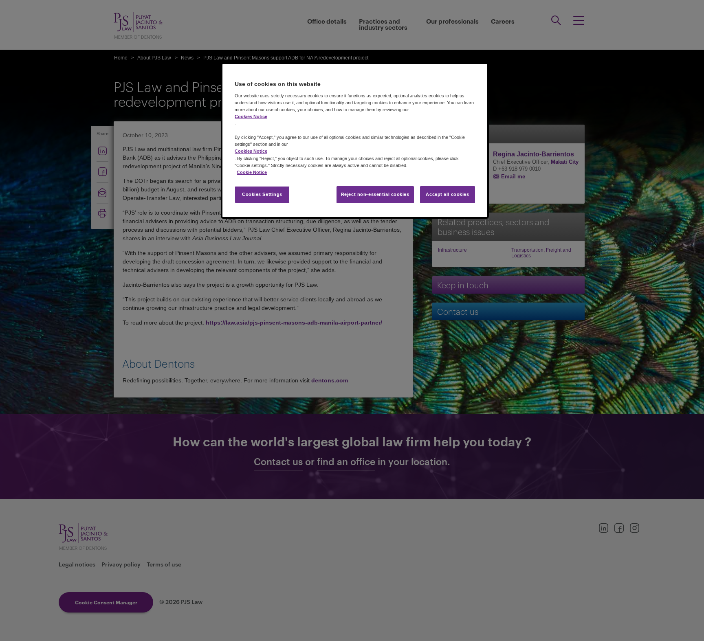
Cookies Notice (251, 116)
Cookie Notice (252, 172)
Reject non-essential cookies (375, 194)
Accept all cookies (447, 194)
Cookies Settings (262, 194)
